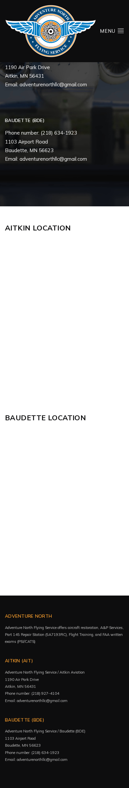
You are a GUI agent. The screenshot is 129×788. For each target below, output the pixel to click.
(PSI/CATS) (26, 641)
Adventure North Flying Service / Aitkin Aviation (45, 672)
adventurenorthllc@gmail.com (53, 84)
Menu (108, 31)
